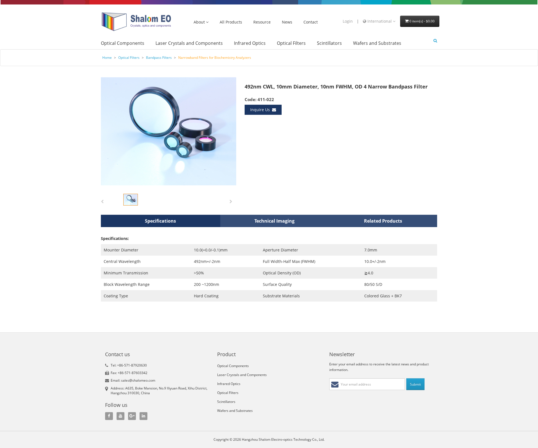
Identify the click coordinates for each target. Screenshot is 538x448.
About (200, 22)
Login (348, 21)
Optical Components (122, 43)
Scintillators (329, 43)
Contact (310, 22)
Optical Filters (291, 43)
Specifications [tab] (160, 221)
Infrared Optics (250, 43)
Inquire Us (261, 109)
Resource (262, 22)
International (379, 21)
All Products (231, 22)
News (287, 22)
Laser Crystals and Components (189, 43)
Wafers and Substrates (377, 43)
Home (107, 57)
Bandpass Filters (159, 57)
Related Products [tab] (383, 221)
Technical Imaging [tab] (274, 221)
